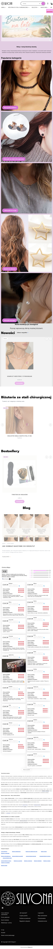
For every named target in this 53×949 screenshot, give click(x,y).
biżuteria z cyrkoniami (5, 853)
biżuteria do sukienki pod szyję (31, 851)
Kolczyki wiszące (9, 320)
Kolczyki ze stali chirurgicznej (14, 159)
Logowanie (41, 913)
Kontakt (3, 932)
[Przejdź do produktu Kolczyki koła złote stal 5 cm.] (19, 420)
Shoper (13, 942)
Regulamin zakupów (25, 921)
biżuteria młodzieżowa (16, 851)
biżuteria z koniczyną (28, 860)
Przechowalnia (41, 918)
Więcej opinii (26, 769)
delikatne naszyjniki (44, 804)
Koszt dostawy (5, 920)
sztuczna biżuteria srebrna (6, 860)
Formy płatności (5, 917)
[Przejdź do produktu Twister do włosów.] (19, 474)
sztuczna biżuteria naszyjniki (17, 856)
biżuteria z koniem (46, 860)
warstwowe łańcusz (23, 820)
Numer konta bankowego (7, 935)
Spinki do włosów (10, 269)
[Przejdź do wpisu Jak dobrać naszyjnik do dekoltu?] (26, 528)
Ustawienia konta (42, 921)
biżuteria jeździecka (37, 860)
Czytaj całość (5, 556)
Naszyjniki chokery (10, 107)
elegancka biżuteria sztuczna (45, 856)
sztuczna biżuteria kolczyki (31, 856)
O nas (2, 930)
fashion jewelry (44, 851)
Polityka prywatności (25, 918)
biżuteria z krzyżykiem (5, 862)
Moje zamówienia (42, 915)
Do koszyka (19, 383)
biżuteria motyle (4, 865)
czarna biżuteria (4, 851)
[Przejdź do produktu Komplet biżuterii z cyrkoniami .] (19, 355)
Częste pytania (23, 915)
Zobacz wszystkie (22, 332)
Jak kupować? (23, 913)
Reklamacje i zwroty (6, 922)
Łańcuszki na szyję (10, 210)
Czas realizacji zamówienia (5, 913)
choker (25, 806)
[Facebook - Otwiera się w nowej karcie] (2, 908)
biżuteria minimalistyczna (6, 856)
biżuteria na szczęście (18, 860)
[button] (43, 3)
